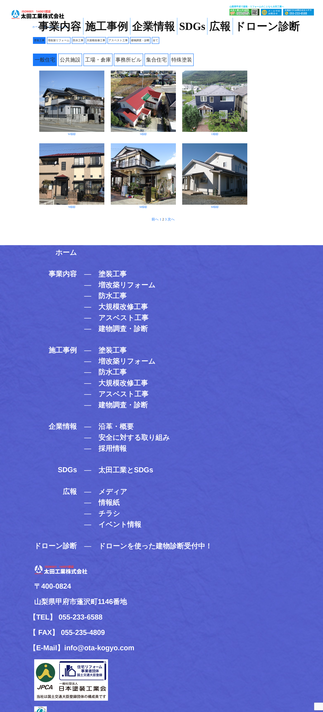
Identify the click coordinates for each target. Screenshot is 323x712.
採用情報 (113, 448)
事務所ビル (128, 60)
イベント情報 (120, 524)
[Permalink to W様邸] (71, 71)
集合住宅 (156, 60)
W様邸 (72, 134)
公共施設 (70, 60)
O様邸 (214, 134)
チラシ (109, 513)
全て (155, 40)
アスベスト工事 (118, 40)
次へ (171, 219)
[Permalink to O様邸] (214, 71)
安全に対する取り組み (134, 437)
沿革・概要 (116, 426)
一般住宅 (45, 60)
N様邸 (71, 206)
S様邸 (143, 134)
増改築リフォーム (59, 40)
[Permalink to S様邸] (143, 71)
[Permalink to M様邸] (143, 144)
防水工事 (78, 40)
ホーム (66, 252)
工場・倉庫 (98, 60)
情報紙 (109, 502)
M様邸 (143, 206)
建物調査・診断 (140, 40)
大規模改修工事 (96, 40)
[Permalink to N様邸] (71, 144)
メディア (113, 491)
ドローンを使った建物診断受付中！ (155, 546)
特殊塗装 (181, 60)
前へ (155, 219)
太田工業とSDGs (126, 470)
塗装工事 (39, 40)
